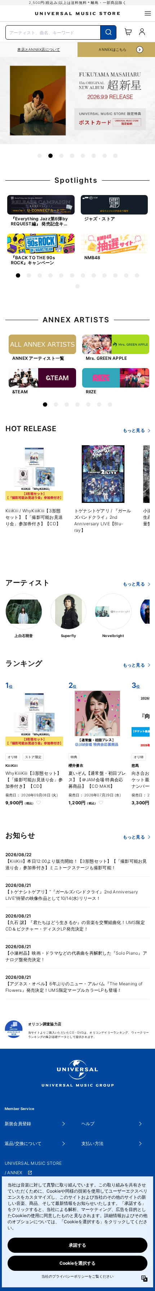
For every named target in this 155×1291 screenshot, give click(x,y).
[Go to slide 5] (83, 156)
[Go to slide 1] (39, 156)
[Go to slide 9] (104, 275)
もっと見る (134, 430)
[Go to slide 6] (94, 156)
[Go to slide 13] (77, 286)
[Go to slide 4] (72, 156)
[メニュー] (147, 13)
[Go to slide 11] (126, 275)
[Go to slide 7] (104, 156)
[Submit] (108, 32)
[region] (39, 49)
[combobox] (60, 32)
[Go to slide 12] (137, 275)
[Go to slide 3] (61, 156)
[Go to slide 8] (115, 156)
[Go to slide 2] (50, 156)
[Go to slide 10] (115, 275)
